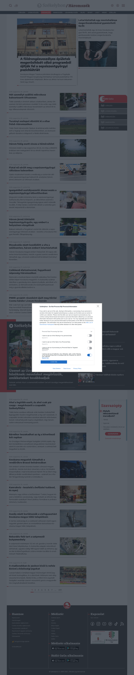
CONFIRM (54, 362)
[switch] (89, 335)
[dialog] (67, 337)
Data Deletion (57, 368)
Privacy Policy (77, 368)
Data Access (67, 368)
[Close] (98, 306)
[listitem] (67, 331)
